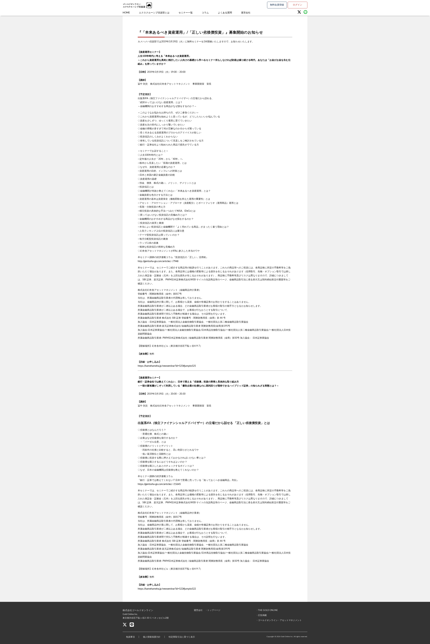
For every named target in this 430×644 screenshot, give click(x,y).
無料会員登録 (277, 5)
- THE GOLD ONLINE (267, 610)
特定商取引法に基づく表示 (182, 637)
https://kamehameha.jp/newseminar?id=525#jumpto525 (167, 366)
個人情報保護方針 (151, 637)
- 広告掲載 (262, 615)
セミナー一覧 (186, 13)
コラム (205, 13)
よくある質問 (225, 13)
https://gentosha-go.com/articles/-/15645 (159, 484)
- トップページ (213, 610)
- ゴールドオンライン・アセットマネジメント (279, 620)
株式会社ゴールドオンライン (138, 610)
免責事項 (130, 637)
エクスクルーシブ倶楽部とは (154, 13)
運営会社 (245, 13)
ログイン (297, 5)
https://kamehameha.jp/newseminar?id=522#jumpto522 (167, 589)
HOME (126, 13)
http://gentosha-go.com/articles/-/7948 (158, 261)
